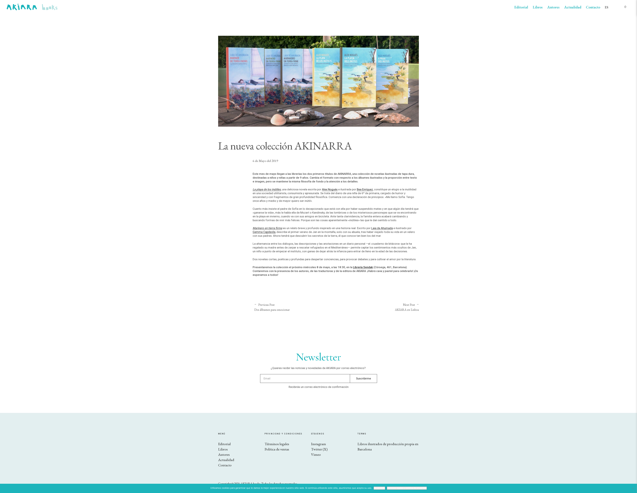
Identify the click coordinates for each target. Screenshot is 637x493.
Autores (553, 7)
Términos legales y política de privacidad (406, 488)
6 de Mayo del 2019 (265, 161)
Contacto (593, 7)
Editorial (521, 7)
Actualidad (572, 7)
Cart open (622, 8)
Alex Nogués (330, 189)
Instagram (318, 444)
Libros (538, 7)
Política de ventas (277, 449)
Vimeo (316, 454)
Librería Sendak (363, 267)
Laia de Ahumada (382, 228)
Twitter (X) (319, 449)
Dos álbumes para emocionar (272, 307)
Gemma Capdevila (264, 232)
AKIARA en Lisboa (377, 307)
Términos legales (277, 444)
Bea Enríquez (365, 189)
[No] (633, 488)
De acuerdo (379, 488)
